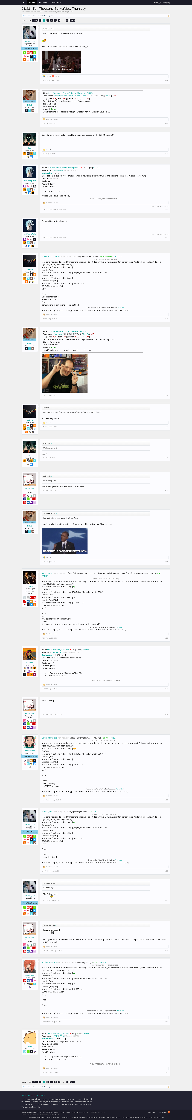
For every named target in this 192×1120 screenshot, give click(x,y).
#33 (166, 689)
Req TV (108, 95)
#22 (166, 123)
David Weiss (58, 170)
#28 (166, 427)
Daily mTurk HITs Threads (40, 12)
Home (23, 2)
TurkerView (47, 173)
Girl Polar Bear (29, 488)
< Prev (35, 20)
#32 (166, 638)
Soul (29, 148)
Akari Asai (58, 334)
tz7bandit (30, 1046)
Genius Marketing (49, 737)
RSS (169, 1112)
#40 (166, 1072)
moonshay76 (30, 975)
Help (159, 1112)
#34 (166, 714)
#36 (166, 871)
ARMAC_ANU (58, 652)
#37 (166, 901)
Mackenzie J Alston (50, 962)
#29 (166, 457)
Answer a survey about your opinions (63, 167)
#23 (166, 154)
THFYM (30, 586)
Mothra (30, 269)
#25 (166, 237)
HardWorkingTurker (29, 181)
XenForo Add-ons (67, 1112)
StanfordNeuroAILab (51, 256)
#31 (166, 562)
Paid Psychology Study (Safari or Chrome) (66, 93)
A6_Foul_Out (30, 41)
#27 (166, 395)
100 (67, 20)
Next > (72, 20)
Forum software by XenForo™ (41, 1112)
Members (43, 2)
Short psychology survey (58, 649)
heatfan (29, 663)
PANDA (90, 93)
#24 (166, 209)
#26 (166, 319)
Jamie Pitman (47, 573)
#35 (166, 800)
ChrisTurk (60, 12)
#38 (166, 951)
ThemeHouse (54, 1115)
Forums (32, 2)
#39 (166, 1022)
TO (44, 98)
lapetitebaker (30, 751)
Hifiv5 (29, 105)
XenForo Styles (80, 1112)
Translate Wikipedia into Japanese (63, 331)
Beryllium (151, 1112)
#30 (166, 490)
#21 (166, 80)
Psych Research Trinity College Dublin (70, 95)
